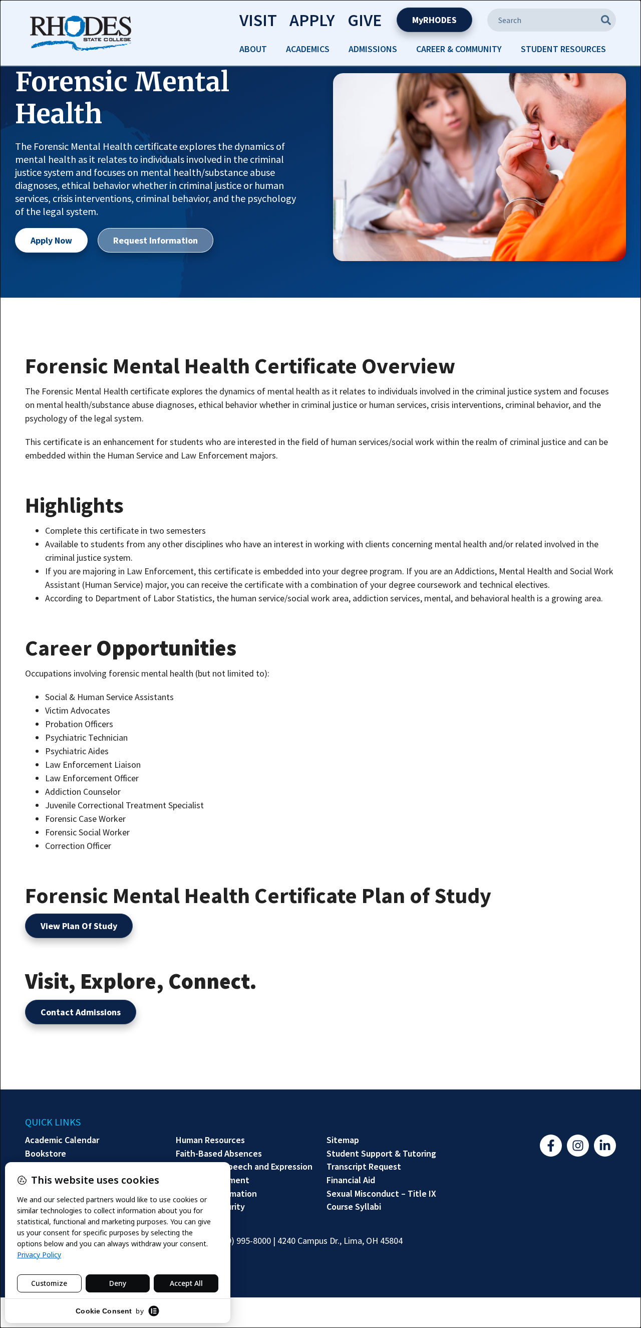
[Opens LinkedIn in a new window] (605, 1146)
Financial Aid (351, 1180)
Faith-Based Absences (219, 1153)
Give (365, 20)
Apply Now (51, 240)
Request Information (155, 240)
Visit (258, 20)
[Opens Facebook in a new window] (551, 1146)
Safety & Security (210, 1206)
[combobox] (551, 20)
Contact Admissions (81, 1012)
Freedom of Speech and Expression (244, 1166)
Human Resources (210, 1140)
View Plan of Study (79, 926)
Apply (312, 20)
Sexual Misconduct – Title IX (381, 1193)
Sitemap (343, 1140)
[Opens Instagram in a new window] (578, 1146)
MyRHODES (434, 20)
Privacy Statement (212, 1180)
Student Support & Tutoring (381, 1153)
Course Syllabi (354, 1206)
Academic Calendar (62, 1140)
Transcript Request (364, 1166)
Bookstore (45, 1153)
